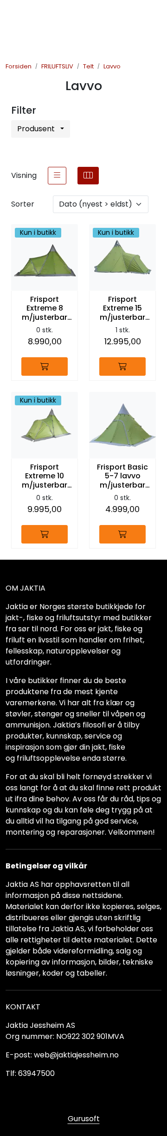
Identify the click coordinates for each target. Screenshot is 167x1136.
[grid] (88, 175)
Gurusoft (84, 1118)
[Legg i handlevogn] (44, 366)
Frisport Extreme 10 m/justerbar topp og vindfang (44, 476)
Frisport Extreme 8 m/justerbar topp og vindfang (44, 308)
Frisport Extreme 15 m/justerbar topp (122, 308)
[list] (57, 175)
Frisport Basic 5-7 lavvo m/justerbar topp (122, 476)
